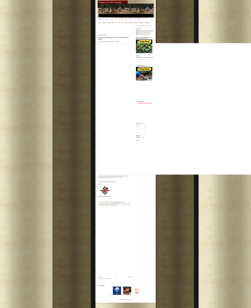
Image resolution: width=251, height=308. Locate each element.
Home (115, 276)
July (122, 22)
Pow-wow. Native (126, 203)
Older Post (130, 276)
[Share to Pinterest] (118, 202)
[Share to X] (116, 202)
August (126, 22)
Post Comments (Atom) (107, 278)
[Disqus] (115, 225)
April (113, 22)
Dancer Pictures (129, 19)
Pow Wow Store (113, 19)
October (136, 22)
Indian (112, 203)
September (131, 22)
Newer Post (100, 276)
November (141, 22)
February (104, 22)
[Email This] (114, 202)
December (147, 22)
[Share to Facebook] (117, 202)
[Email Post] (112, 202)
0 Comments (122, 202)
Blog (107, 19)
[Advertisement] (113, 27)
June (119, 22)
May (116, 22)
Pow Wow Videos (138, 19)
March (109, 22)
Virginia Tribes (121, 19)
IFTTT (100, 184)
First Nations (106, 203)
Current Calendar (100, 19)
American (102, 203)
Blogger (130, 299)
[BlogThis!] (115, 202)
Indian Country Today (113, 181)
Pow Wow (122, 203)
